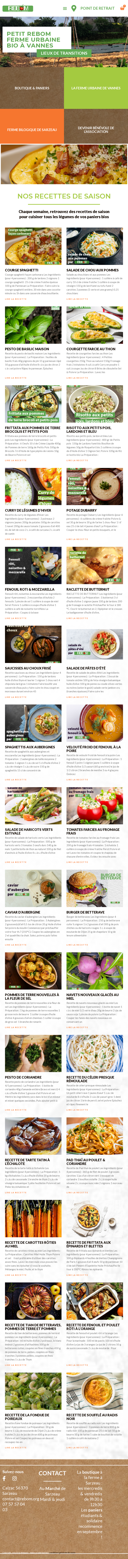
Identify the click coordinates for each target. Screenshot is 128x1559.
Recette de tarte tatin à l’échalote (27, 1162)
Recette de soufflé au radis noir (92, 1417)
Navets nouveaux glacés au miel (92, 996)
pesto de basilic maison (27, 349)
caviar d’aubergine (22, 912)
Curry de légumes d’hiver (28, 510)
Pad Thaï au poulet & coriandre (85, 1162)
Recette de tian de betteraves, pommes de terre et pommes (33, 1327)
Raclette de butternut (88, 589)
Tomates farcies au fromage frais (93, 831)
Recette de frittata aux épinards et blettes (88, 1244)
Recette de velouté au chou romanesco (31, 1499)
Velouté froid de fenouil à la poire (93, 749)
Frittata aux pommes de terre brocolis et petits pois (32, 429)
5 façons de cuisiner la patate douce (94, 1499)
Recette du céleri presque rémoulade (90, 1079)
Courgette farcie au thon (90, 349)
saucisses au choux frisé (28, 668)
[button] (65, 8)
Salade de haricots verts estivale (29, 831)
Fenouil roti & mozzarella (29, 589)
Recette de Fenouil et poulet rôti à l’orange (93, 1327)
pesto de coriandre (23, 1077)
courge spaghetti (21, 270)
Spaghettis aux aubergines (30, 747)
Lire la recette (16, 299)
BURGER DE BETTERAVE (85, 912)
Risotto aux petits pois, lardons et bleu (88, 429)
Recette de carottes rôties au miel (30, 1244)
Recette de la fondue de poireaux (27, 1417)
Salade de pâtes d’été (86, 668)
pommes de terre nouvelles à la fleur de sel (32, 996)
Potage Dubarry (81, 510)
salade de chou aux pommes (92, 270)
